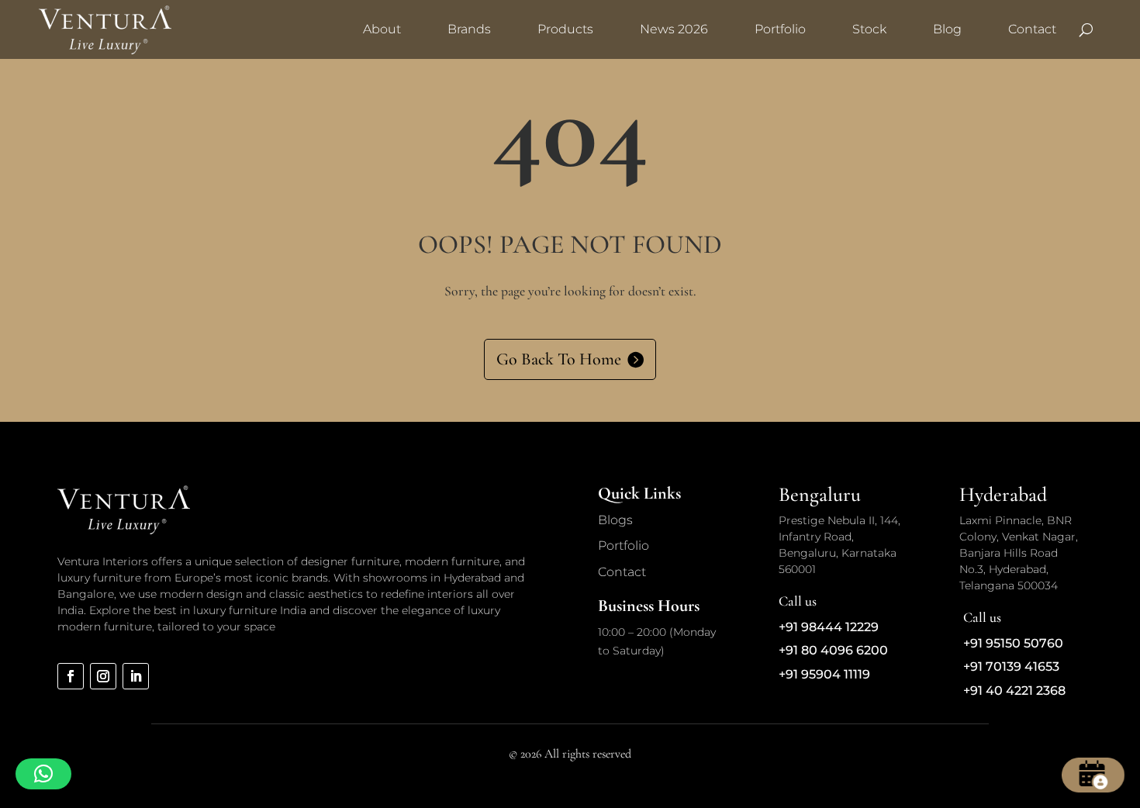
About (382, 29)
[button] (43, 773)
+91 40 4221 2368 (1014, 690)
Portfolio (780, 29)
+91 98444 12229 (829, 627)
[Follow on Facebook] (70, 676)
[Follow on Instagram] (103, 676)
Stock (869, 29)
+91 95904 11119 (824, 674)
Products (565, 29)
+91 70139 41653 (1011, 666)
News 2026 (674, 29)
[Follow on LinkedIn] (136, 676)
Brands (469, 29)
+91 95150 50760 (1013, 643)
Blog (947, 29)
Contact (1032, 29)
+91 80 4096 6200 (833, 650)
